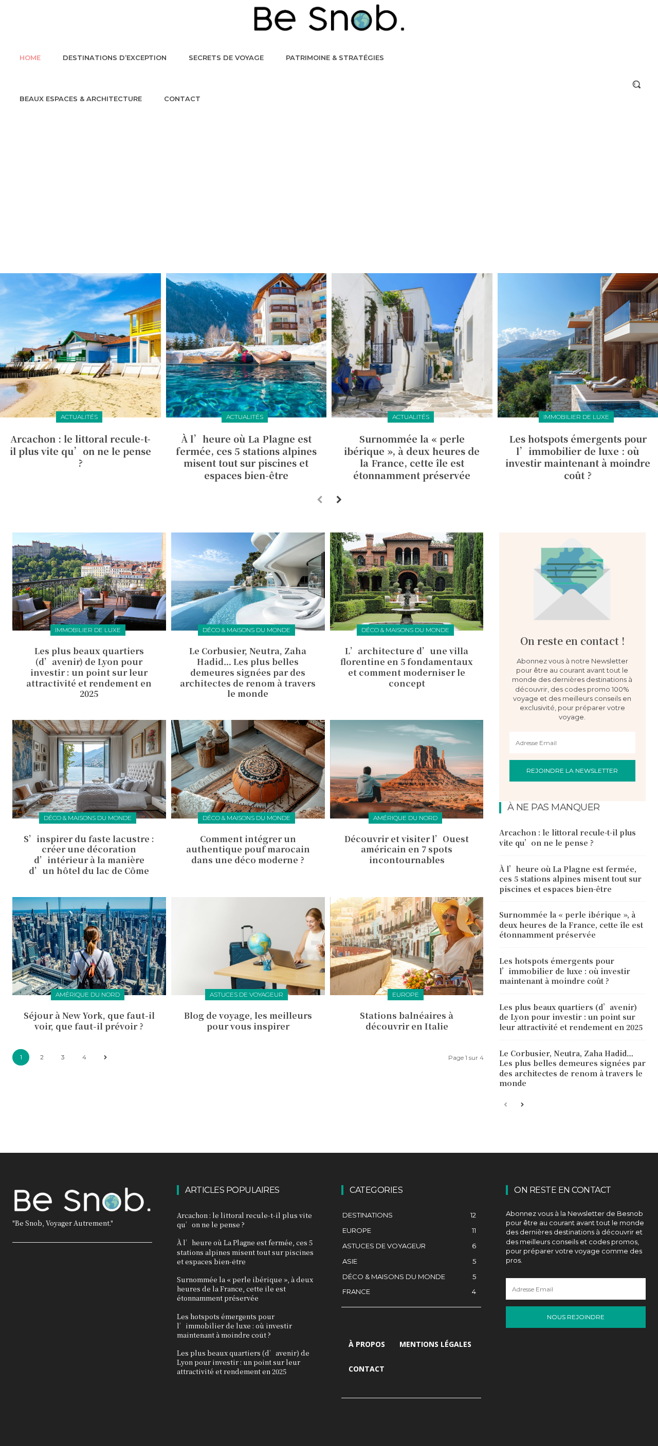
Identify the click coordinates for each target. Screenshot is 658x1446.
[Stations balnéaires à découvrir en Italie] (407, 946)
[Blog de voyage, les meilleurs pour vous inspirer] (248, 946)
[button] (636, 84)
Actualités (79, 417)
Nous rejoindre (576, 1317)
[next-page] (338, 499)
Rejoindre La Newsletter (572, 770)
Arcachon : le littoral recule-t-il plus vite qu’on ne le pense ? (80, 450)
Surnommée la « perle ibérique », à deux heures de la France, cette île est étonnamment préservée (412, 456)
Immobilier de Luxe (576, 417)
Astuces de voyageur (246, 994)
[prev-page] (319, 499)
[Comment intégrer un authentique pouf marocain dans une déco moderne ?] (248, 769)
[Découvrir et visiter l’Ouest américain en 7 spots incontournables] (407, 769)
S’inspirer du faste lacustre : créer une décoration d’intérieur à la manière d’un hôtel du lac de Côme (89, 855)
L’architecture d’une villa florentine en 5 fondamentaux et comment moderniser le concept (406, 667)
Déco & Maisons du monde (246, 630)
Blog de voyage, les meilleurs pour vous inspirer (248, 1021)
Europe (405, 994)
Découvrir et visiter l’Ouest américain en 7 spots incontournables (406, 849)
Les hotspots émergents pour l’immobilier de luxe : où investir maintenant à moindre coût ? (577, 456)
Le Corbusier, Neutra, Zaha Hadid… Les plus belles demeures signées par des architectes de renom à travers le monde (248, 672)
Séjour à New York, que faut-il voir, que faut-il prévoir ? (89, 1021)
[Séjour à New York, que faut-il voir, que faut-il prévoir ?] (89, 946)
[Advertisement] (329, 196)
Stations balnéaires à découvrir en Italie (406, 1021)
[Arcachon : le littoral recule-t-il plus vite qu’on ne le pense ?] (80, 345)
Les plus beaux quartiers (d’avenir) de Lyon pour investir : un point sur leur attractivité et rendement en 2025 (89, 672)
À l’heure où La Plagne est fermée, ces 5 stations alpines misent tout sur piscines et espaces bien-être (246, 456)
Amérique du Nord (405, 818)
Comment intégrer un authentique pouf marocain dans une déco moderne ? (248, 849)
